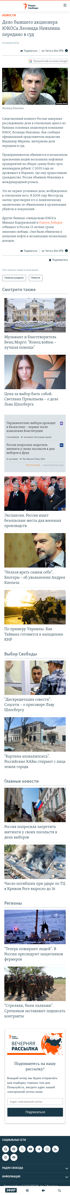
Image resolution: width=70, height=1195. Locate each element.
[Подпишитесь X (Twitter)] (22, 1149)
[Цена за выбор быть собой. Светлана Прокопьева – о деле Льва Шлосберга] (35, 372)
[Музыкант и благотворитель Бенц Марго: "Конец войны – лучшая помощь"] (35, 315)
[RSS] (55, 1149)
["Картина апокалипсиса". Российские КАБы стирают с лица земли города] (35, 734)
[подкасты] (27, 1190)
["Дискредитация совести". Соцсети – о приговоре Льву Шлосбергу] (35, 677)
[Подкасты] (5, 1157)
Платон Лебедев (50, 222)
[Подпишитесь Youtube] (30, 1149)
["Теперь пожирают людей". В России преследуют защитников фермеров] (35, 927)
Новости (9, 15)
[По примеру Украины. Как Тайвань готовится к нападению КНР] (35, 607)
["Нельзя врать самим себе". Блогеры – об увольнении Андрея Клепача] (35, 550)
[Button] (28, 51)
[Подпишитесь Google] (5, 1149)
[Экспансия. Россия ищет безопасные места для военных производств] (35, 493)
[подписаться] (13, 1157)
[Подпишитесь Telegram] (38, 1149)
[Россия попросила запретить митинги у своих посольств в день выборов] (35, 805)
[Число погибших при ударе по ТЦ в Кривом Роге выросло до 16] (35, 862)
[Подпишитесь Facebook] (13, 1149)
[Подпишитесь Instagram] (47, 1149)
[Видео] (43, 1190)
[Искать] (59, 1190)
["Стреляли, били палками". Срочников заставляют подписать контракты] (35, 984)
